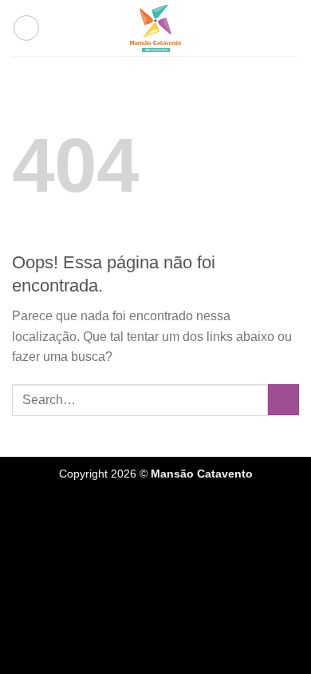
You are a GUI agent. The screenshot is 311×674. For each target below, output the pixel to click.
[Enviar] (283, 399)
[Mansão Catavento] (155, 28)
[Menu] (26, 28)
